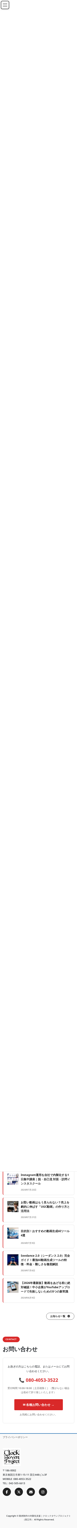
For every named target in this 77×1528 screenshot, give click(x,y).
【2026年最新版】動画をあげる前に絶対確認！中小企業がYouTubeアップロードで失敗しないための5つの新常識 (45, 1287)
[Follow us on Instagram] (43, 1492)
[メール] (31, 1492)
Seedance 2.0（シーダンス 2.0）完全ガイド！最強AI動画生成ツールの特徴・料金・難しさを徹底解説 (45, 1260)
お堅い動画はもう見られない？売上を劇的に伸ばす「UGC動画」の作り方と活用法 (45, 1206)
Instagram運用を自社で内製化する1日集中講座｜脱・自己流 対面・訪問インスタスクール (45, 1179)
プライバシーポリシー (15, 1437)
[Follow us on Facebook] (7, 1492)
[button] (60, 1316)
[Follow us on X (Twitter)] (19, 1492)
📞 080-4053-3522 (38, 1380)
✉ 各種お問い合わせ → (38, 1405)
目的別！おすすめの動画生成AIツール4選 (45, 1233)
